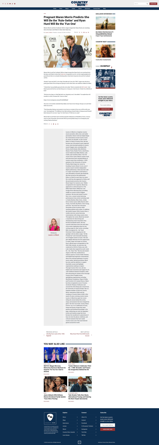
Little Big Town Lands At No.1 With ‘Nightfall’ (55, 334)
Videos (80, 8)
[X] (82, 32)
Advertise (100, 442)
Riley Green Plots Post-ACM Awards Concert (79, 334)
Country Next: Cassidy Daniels (103, 59)
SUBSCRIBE (153, 3)
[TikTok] (12, 3)
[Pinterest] (84, 32)
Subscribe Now (105, 109)
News (60, 8)
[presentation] (55, 355)
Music (67, 8)
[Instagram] (8, 3)
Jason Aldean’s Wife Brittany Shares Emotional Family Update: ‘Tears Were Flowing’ (55, 397)
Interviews (87, 8)
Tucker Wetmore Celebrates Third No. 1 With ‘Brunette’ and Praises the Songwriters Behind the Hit (79, 368)
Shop (104, 8)
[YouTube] (10, 3)
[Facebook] (3, 3)
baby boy (63, 74)
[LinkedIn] (86, 32)
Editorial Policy (112, 442)
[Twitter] (5, 3)
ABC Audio (84, 87)
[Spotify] (15, 3)
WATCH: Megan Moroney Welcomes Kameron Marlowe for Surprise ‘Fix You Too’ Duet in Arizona (55, 368)
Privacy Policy (105, 442)
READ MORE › (47, 374)
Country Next (96, 8)
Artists (73, 8)
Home (54, 8)
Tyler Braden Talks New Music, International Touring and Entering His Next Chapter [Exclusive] (79, 397)
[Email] (88, 32)
